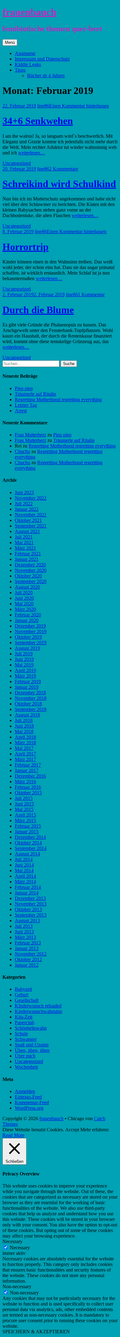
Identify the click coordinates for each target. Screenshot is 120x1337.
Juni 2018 (24, 726)
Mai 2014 (24, 870)
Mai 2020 (24, 603)
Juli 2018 (24, 720)
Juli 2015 (24, 798)
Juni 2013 (24, 931)
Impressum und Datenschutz (42, 58)
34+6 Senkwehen (37, 120)
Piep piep (24, 388)
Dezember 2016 (30, 776)
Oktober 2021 (28, 520)
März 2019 (25, 676)
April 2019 (25, 670)
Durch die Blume (38, 309)
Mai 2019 (24, 664)
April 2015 (25, 815)
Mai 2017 (24, 748)
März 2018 (25, 742)
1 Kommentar (91, 294)
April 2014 (25, 876)
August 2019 (27, 648)
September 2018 (30, 709)
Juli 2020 (24, 592)
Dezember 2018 (30, 692)
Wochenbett (26, 1067)
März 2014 (25, 881)
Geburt (21, 994)
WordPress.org (29, 1108)
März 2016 (25, 781)
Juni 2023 (24, 492)
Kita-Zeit (23, 1017)
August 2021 (27, 531)
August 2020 (27, 587)
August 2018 (27, 714)
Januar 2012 (26, 965)
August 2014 (27, 853)
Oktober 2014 (28, 842)
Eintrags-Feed (28, 1096)
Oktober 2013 (28, 909)
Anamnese (25, 53)
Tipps (20, 70)
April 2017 (25, 753)
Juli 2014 (24, 859)
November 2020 (30, 570)
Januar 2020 (26, 620)
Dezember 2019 (30, 626)
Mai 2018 (24, 731)
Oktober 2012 (28, 959)
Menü (10, 42)
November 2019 (30, 631)
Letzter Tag (26, 405)
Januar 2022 (26, 509)
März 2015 (25, 820)
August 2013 (27, 920)
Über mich (25, 1055)
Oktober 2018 (28, 703)
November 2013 (30, 903)
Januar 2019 (26, 687)
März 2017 (25, 759)
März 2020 (25, 609)
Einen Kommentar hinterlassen (79, 105)
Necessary (20, 1247)
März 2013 (25, 937)
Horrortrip (25, 246)
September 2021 (30, 525)
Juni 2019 (24, 659)
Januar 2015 (26, 831)
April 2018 (25, 737)
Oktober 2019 (28, 637)
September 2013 (30, 915)
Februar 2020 (28, 614)
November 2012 (30, 954)
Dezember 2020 (30, 564)
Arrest (21, 410)
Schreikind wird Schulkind (59, 183)
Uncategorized (16, 163)
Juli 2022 (24, 503)
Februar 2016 (28, 787)
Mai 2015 (24, 809)
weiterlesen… (31, 152)
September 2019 (30, 642)
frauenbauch (29, 12)
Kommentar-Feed (32, 1102)
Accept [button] (72, 1129)
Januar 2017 (26, 770)
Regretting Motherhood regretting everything (58, 399)
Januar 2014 (26, 892)
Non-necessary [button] (16, 1286)
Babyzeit (23, 989)
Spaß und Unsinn (32, 1044)
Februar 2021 (28, 553)
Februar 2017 (28, 764)
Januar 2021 (26, 559)
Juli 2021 (24, 537)
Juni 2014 (24, 865)
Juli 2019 (24, 653)
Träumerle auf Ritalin (35, 394)
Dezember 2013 (30, 898)
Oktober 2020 (28, 575)
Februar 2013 (28, 942)
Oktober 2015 (28, 792)
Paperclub (24, 1022)
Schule (21, 1033)
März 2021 (25, 548)
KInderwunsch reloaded (38, 1005)
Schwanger (26, 1039)
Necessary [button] (12, 1241)
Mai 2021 (24, 542)
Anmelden (25, 1091)
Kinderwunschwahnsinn (38, 1011)
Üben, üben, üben (32, 1050)
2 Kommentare (63, 168)
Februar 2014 (28, 887)
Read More (13, 1135)
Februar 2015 (28, 826)
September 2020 (30, 581)
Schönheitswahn (31, 1028)
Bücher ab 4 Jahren (46, 75)
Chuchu (22, 451)
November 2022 (30, 498)
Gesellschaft (26, 1000)
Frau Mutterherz (30, 434)
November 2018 (30, 698)
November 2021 (30, 514)
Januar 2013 (26, 948)
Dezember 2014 (30, 837)
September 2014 (30, 848)
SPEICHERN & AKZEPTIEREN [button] (36, 1331)
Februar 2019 (28, 681)
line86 (43, 105)
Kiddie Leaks (28, 64)
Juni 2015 (24, 803)
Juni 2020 (24, 598)
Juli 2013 (24, 926)
